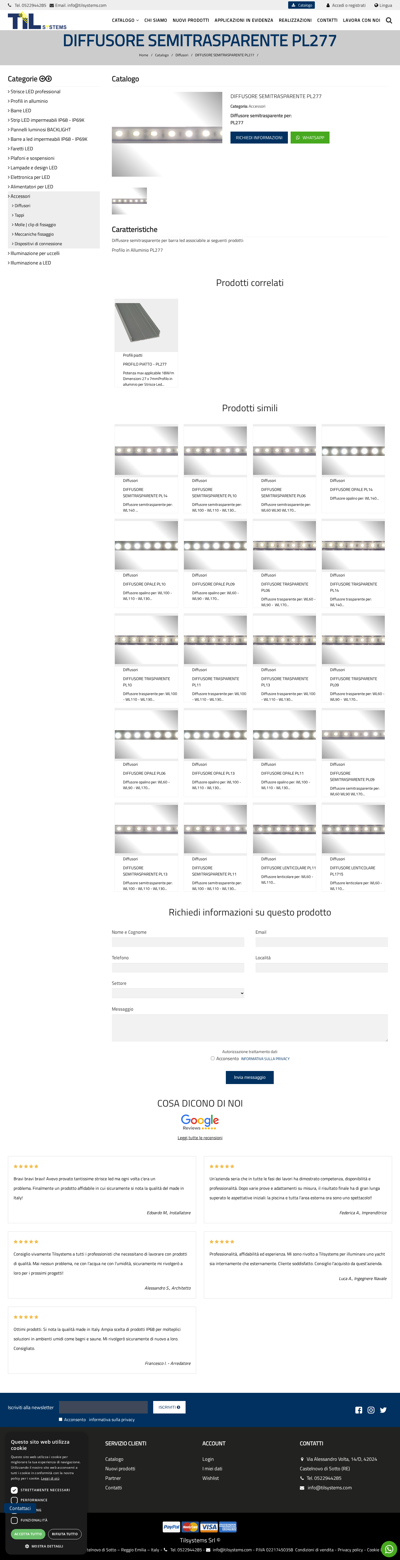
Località (263, 957)
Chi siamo (155, 20)
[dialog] (46, 1493)
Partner (113, 1478)
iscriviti (168, 1407)
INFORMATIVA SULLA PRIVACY (265, 1058)
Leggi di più (50, 1478)
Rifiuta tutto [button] (65, 1534)
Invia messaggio (250, 1077)
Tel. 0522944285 (324, 1478)
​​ (389, 1549)
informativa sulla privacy (112, 1419)
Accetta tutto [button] (28, 1534)
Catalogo (304, 5)
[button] (46, 1546)
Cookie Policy (379, 1549)
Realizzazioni (295, 20)
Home (143, 55)
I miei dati (212, 1468)
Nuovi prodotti (191, 20)
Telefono (120, 957)
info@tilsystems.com (86, 5)
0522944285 (34, 5)
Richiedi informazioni (259, 137)
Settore (119, 983)
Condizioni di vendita (314, 1549)
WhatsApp (313, 137)
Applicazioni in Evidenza (244, 20)
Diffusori (182, 55)
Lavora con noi (361, 20)
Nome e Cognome (129, 932)
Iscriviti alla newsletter (31, 1407)
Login (208, 1459)
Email (261, 932)
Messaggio (122, 1009)
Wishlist (210, 1478)
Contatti (327, 20)
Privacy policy (350, 1549)
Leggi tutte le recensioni (200, 1137)
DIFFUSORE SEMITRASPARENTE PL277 (224, 55)
